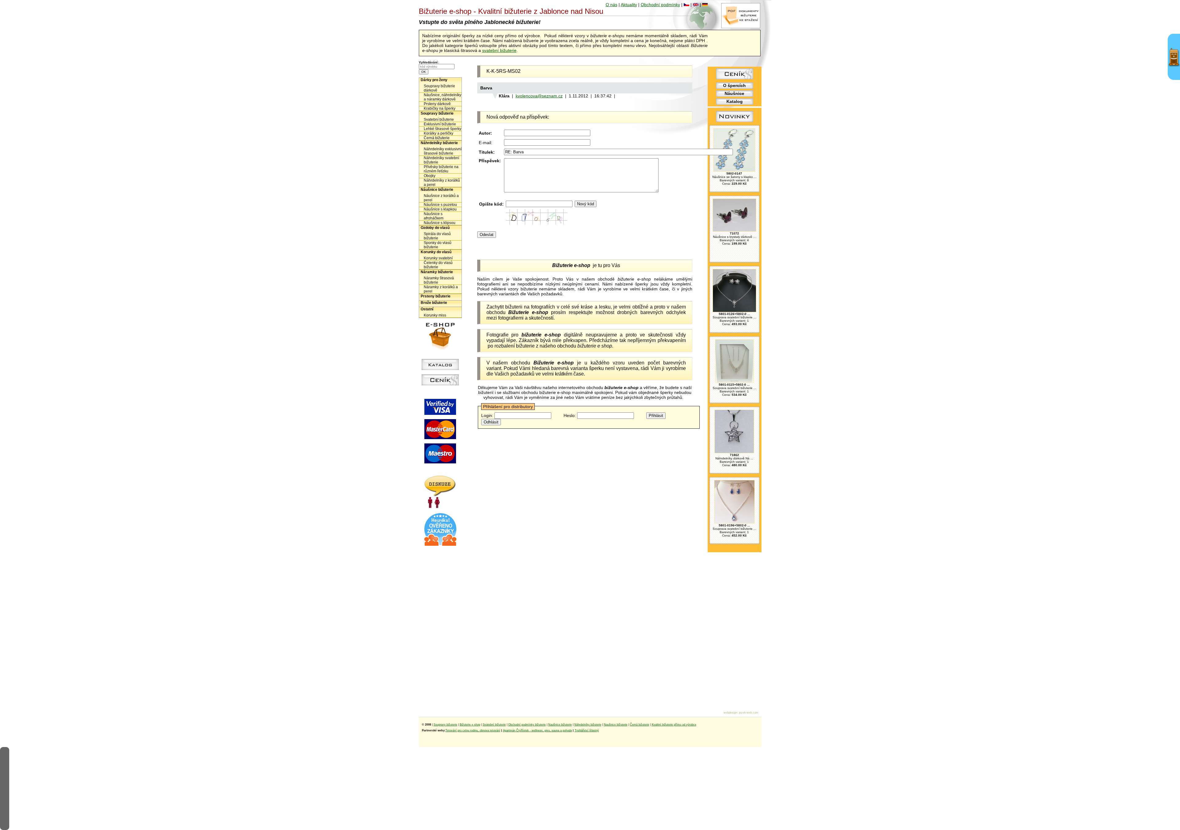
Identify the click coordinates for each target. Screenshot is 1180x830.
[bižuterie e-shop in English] (695, 4)
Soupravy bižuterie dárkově (439, 88)
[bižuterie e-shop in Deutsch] (705, 4)
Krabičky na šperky (439, 108)
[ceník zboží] (734, 77)
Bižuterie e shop (470, 724)
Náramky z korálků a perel (441, 289)
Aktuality (629, 4)
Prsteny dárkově (437, 104)
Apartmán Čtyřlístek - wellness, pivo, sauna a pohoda (537, 730)
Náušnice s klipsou (439, 223)
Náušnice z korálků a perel (441, 198)
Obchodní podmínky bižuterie (527, 724)
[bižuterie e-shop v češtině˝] (686, 4)
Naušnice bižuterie (560, 724)
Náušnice (734, 93)
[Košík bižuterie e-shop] (440, 348)
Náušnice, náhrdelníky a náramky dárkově (442, 97)
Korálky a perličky (438, 133)
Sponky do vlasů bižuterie (437, 245)
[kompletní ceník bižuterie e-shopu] (440, 383)
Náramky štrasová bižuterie (439, 280)
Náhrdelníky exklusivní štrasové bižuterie (443, 151)
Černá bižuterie (437, 138)
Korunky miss (435, 315)
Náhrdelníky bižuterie (439, 143)
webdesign (730, 712)
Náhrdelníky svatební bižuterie (441, 160)
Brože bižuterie (434, 303)
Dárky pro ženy (434, 80)
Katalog (734, 101)
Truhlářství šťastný (587, 730)
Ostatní (427, 309)
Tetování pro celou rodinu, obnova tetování (473, 730)
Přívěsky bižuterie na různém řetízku (441, 169)
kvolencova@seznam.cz (539, 95)
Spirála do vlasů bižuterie (437, 236)
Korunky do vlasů (436, 252)
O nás (611, 4)
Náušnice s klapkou (440, 209)
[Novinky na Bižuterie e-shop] (734, 122)
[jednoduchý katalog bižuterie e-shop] (440, 368)
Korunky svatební (438, 258)
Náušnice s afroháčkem (433, 216)
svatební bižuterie (499, 50)
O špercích (734, 85)
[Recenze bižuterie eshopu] (440, 544)
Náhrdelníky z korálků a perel (442, 182)
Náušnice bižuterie (437, 189)
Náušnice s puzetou (440, 205)
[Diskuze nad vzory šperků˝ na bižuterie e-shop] (440, 506)
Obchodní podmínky (660, 4)
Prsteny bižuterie (435, 296)
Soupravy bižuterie (437, 113)
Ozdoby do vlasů (435, 228)
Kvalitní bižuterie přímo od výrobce (674, 724)
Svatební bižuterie (439, 119)
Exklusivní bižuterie (440, 124)
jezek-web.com (748, 712)
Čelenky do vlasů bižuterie (438, 265)
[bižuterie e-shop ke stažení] (740, 26)
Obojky (429, 176)
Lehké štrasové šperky (442, 129)
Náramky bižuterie (437, 272)
